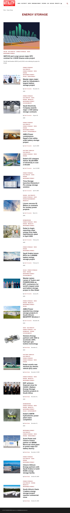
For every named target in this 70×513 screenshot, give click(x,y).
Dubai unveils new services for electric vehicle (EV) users (30, 366)
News (19, 3)
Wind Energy (31, 76)
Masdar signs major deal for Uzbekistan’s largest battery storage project (31, 82)
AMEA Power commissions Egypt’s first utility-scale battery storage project (31, 138)
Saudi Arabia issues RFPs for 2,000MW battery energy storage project (30, 256)
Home (4, 10)
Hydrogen (26, 331)
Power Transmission (29, 198)
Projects (30, 99)
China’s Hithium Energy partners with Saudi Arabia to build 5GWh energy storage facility (31, 469)
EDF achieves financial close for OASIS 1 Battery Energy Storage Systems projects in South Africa (30, 388)
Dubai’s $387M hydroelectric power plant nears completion (31, 417)
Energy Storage (21, 51)
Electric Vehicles (28, 150)
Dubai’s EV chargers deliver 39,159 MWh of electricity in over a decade (31, 161)
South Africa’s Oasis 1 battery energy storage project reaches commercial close (31, 493)
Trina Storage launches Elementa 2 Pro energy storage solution (31, 184)
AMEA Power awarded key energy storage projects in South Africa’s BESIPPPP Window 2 (31, 313)
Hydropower (27, 220)
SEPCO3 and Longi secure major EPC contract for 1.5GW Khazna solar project (19, 57)
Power (25, 72)
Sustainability (27, 103)
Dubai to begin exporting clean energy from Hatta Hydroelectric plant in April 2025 (30, 232)
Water (29, 3)
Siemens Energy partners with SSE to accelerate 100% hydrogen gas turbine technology (31, 340)
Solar (5, 51)
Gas (48, 3)
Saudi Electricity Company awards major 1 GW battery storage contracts (30, 109)
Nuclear (52, 3)
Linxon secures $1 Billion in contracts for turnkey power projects (30, 206)
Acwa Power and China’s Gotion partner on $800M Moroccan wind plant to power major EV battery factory (31, 443)
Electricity (24, 3)
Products (57, 3)
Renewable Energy (36, 3)
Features (44, 3)
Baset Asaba (27, 347)
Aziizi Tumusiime (28, 88)
